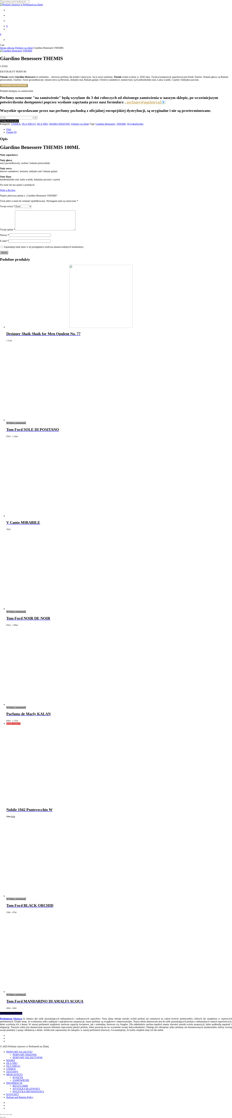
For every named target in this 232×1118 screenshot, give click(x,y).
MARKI (10, 1060)
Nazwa (4, 235)
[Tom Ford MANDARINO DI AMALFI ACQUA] (45, 991)
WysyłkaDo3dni (135, 124)
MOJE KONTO (14, 1074)
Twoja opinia (7, 229)
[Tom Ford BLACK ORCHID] (45, 896)
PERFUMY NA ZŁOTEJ (19, 1051)
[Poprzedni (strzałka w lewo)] (1, 1117)
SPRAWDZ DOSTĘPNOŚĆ (14, 85)
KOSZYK (18, 1077)
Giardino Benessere (105, 124)
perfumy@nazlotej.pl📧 (146, 102)
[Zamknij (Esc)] (10, 1114)
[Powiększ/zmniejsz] (1, 1114)
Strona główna (7, 48)
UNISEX (16, 124)
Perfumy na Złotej (24, 48)
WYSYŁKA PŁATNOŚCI (26, 1088)
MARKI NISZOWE (59, 124)
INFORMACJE (14, 1083)
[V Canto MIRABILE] (45, 515)
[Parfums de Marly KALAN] (45, 704)
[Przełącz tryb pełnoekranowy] (4, 1114)
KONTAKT (12, 1094)
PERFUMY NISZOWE (25, 1054)
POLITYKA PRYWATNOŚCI (28, 1091)
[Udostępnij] (7, 1114)
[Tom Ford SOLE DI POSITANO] (45, 420)
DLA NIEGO (29, 124)
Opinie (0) (11, 132)
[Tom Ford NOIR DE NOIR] (45, 608)
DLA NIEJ (42, 124)
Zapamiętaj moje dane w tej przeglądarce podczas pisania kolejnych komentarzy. (44, 247)
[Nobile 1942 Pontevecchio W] (45, 803)
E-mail (4, 241)
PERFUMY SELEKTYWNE (28, 1057)
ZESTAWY (12, 1071)
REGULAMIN (20, 1086)
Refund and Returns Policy (19, 1097)
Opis (8, 129)
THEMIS (121, 124)
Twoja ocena (7, 206)
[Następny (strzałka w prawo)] (4, 1117)
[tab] (119, 129)
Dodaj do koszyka (9, 121)
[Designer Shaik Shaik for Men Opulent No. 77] (69, 327)
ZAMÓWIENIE (21, 1080)
